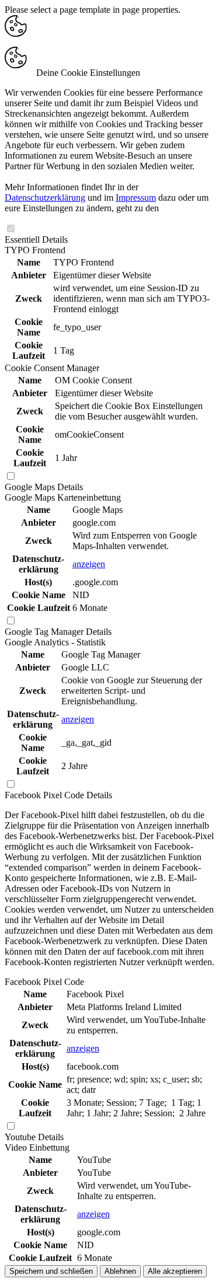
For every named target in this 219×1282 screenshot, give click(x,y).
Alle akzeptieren (175, 1271)
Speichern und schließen (51, 1271)
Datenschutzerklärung (45, 197)
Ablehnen (120, 1271)
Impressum (136, 197)
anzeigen (88, 564)
